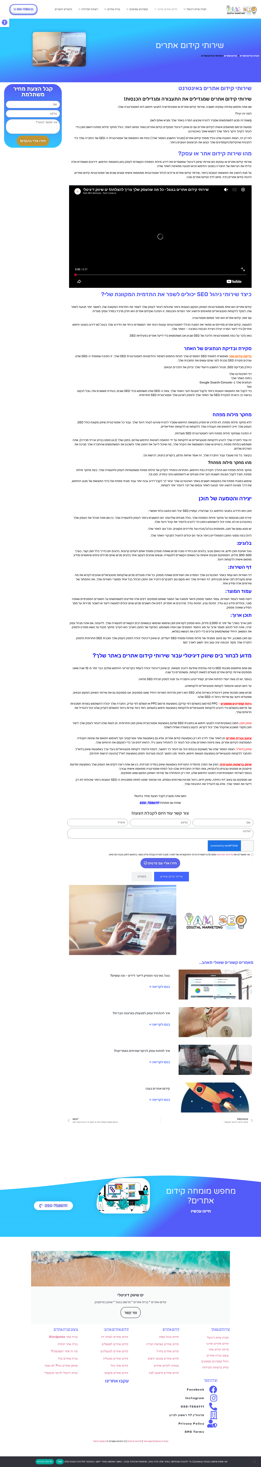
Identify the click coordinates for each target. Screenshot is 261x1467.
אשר (60, 1461)
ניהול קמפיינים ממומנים (236, 703)
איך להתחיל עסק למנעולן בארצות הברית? (141, 1013)
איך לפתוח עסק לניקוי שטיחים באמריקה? (142, 1051)
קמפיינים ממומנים (138, 9)
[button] (4, 22)
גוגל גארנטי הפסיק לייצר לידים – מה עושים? (140, 976)
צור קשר (130, 1312)
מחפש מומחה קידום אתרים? (201, 1196)
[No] (254, 1463)
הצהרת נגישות (161, 1441)
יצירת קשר (211, 1380)
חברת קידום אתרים (249, 55)
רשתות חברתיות (89, 9)
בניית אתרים (113, 9)
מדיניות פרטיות (135, 1441)
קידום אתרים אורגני (167, 9)
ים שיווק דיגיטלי (100, 1441)
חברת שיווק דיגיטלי (196, 9)
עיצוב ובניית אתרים (239, 738)
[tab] (171, 876)
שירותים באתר (220, 1329)
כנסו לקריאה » (159, 987)
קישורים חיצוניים (63, 9)
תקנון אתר (148, 1441)
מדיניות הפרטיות (225, 854)
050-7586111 (149, 802)
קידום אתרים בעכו (158, 1088)
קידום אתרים (230, 55)
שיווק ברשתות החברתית (236, 764)
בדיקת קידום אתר (240, 356)
